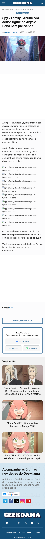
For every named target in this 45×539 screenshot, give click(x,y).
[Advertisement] (22, 96)
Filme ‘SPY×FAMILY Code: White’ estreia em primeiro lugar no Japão (22, 457)
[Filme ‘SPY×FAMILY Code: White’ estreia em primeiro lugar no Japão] (22, 442)
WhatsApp (33, 348)
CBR (11, 307)
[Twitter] (25, 523)
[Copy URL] (32, 66)
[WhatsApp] (22, 66)
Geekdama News (7, 9)
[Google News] (38, 523)
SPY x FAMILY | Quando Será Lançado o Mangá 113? (22, 424)
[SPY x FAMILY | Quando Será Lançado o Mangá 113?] (22, 410)
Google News (24, 341)
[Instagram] (19, 523)
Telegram (15, 348)
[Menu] (3, 3)
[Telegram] (27, 66)
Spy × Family (22, 13)
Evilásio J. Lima (11, 32)
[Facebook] (13, 523)
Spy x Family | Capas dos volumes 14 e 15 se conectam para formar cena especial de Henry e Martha (22, 391)
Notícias (30, 9)
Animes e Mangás (20, 9)
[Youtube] (32, 523)
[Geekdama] (22, 3)
